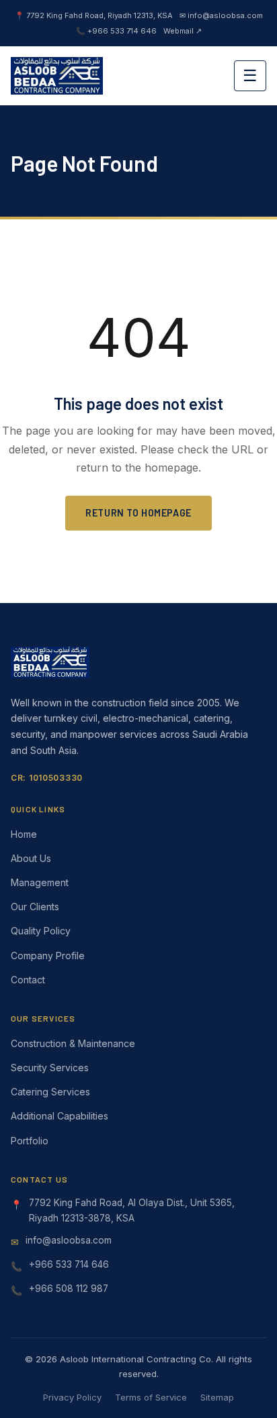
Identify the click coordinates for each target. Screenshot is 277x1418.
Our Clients (35, 906)
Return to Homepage (138, 513)
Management (40, 882)
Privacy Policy (72, 1397)
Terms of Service (151, 1397)
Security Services (50, 1067)
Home (24, 834)
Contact (28, 979)
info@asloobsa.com (69, 1240)
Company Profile (48, 955)
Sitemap (217, 1397)
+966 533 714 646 (69, 1264)
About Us (31, 858)
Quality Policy (41, 930)
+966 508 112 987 (68, 1288)
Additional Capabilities (59, 1116)
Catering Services (50, 1091)
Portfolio (29, 1140)
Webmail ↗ (182, 31)
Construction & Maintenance (73, 1043)
